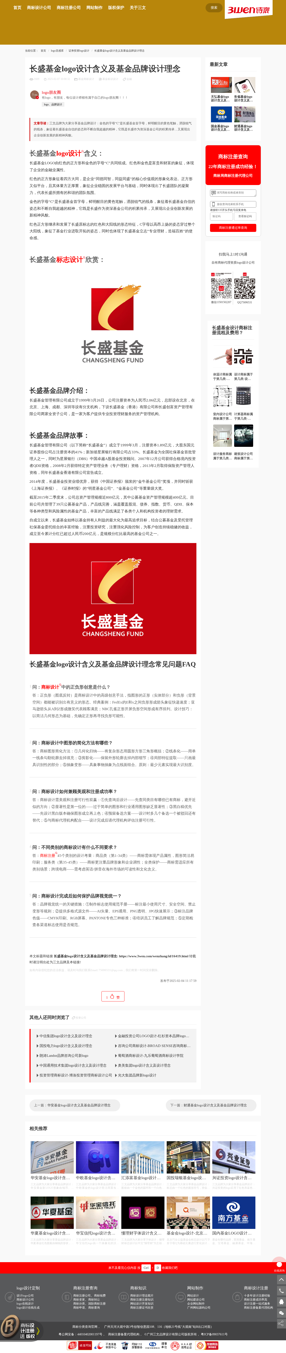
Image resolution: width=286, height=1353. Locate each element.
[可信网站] (207, 1345)
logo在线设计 (25, 1303)
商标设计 (50, 687)
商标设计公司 (39, 7)
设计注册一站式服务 (257, 1303)
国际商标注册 (97, 1303)
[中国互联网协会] (156, 1345)
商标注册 (47, 855)
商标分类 (79, 1303)
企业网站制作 (196, 1303)
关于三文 (138, 7)
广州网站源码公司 (198, 1307)
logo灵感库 (57, 50)
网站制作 (94, 7)
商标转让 (94, 1299)
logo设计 (69, 153)
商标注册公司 (69, 7)
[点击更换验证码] (245, 216)
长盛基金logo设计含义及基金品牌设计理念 (119, 50)
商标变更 (79, 1299)
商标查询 (94, 1307)
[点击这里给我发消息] (281, 1301)
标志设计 (69, 259)
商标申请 (79, 1307)
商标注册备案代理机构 (258, 1307)
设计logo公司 (25, 1295)
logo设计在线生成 (28, 1307)
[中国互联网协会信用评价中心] (182, 1345)
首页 (17, 7)
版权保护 (116, 7)
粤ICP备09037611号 (214, 1334)
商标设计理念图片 (142, 1295)
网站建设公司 (196, 1299)
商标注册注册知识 (142, 1299)
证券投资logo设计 (79, 50)
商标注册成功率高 (255, 1299)
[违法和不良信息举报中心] (105, 1345)
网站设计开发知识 (142, 1303)
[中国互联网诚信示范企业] (80, 1345)
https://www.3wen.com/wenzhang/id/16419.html (153, 956)
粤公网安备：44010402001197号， (82, 1334)
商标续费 (100, 1295)
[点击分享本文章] (280, 1323)
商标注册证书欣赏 (142, 1307)
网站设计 (193, 1295)
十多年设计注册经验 (257, 1295)
